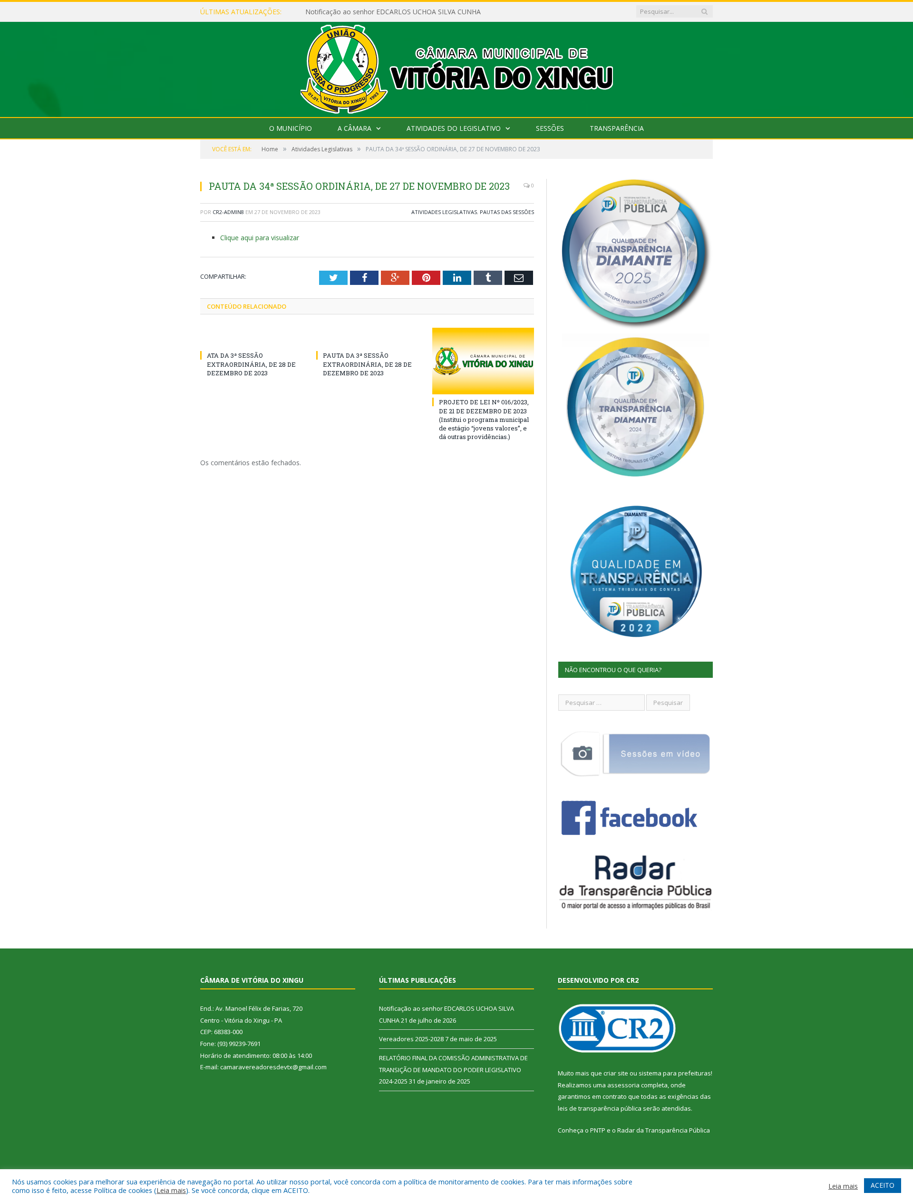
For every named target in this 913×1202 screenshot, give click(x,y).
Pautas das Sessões (507, 211)
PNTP (597, 1130)
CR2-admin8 (228, 211)
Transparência (617, 128)
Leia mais (171, 1190)
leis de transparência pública (599, 1108)
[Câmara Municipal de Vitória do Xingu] (457, 67)
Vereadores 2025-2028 (411, 1039)
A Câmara (354, 128)
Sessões (550, 128)
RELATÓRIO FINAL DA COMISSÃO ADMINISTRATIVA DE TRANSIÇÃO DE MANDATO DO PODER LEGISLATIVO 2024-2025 (453, 1069)
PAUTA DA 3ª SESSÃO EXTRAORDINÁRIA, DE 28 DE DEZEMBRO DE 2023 (367, 364)
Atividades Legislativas (444, 211)
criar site (615, 1073)
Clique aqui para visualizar (259, 237)
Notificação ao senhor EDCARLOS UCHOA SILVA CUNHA (393, 12)
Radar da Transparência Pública (663, 1130)
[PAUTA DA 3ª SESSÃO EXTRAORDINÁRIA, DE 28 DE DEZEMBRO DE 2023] (367, 338)
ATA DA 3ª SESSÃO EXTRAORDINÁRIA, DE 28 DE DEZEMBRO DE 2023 (251, 364)
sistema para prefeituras (675, 1073)
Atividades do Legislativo (454, 128)
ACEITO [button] (882, 1185)
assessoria (623, 1085)
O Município (290, 128)
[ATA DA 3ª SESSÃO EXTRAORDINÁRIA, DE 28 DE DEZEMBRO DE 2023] (251, 338)
